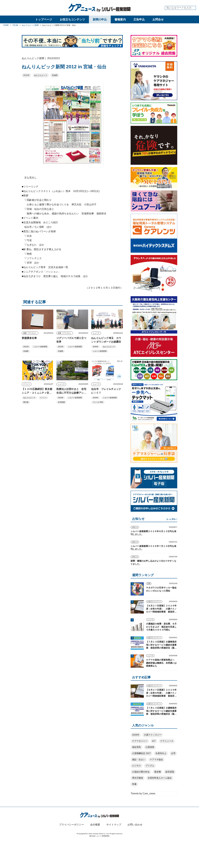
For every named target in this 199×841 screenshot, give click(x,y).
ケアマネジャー (139, 741)
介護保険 (150, 747)
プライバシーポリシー (71, 824)
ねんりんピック (40, 75)
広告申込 (139, 19)
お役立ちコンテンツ (72, 19)
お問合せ (158, 19)
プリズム (150, 765)
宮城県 (55, 75)
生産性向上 (160, 753)
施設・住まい (138, 759)
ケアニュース (166, 741)
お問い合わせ (134, 824)
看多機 (157, 772)
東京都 (25, 402)
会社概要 (95, 824)
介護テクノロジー (152, 735)
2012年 (26, 75)
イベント (26, 384)
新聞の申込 (100, 19)
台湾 (173, 753)
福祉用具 (136, 747)
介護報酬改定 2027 (141, 753)
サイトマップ (113, 824)
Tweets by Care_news (143, 793)
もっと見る (171, 519)
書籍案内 (120, 19)
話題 (148, 583)
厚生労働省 (137, 778)
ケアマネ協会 (156, 759)
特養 (134, 784)
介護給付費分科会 (141, 772)
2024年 (60, 398)
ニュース (96, 333)
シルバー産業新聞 (40, 347)
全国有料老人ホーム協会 (160, 778)
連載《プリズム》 (30, 333)
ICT (154, 741)
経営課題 (169, 772)
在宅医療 (61, 402)
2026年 (95, 347)
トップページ (43, 19)
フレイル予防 (98, 402)
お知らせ (135, 527)
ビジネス (136, 765)
